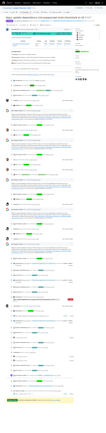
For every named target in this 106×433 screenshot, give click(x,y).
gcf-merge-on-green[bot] (21, 20)
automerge (28, 105)
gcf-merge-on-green (17, 110)
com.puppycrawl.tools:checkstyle (21, 43)
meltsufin (17, 199)
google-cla (18, 85)
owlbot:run (48, 90)
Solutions (18, 3)
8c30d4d (71, 356)
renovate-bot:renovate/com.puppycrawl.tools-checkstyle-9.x (68, 20)
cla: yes (32, 85)
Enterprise (46, 3)
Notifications (80, 7)
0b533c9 (71, 393)
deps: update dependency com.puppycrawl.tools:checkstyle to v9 (31, 315)
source (14, 45)
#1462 (29, 393)
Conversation (14, 25)
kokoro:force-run (40, 90)
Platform (9, 3)
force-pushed (26, 263)
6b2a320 (71, 337)
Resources (26, 3)
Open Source (37, 3)
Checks (35, 25)
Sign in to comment (55, 400)
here (53, 74)
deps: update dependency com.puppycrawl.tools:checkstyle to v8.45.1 (36, 299)
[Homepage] (3, 3)
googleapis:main (45, 20)
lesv (14, 130)
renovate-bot (15, 29)
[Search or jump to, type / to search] (86, 3)
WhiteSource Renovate (33, 74)
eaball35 (15, 100)
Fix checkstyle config (21, 337)
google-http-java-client (22, 8)
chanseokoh (18, 297)
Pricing (54, 3)
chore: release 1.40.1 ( (21, 393)
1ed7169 (71, 315)
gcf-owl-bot (18, 95)
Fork (89, 7)
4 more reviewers (79, 30)
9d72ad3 (71, 360)
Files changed (47, 25)
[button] (37, 29)
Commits (25, 25)
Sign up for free (12, 400)
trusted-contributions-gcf (22, 90)
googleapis (8, 8)
